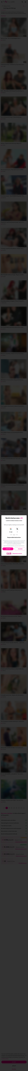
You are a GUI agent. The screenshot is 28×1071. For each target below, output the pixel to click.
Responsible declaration (14, 537)
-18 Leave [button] (20, 548)
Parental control (17, 553)
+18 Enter (7, 548)
